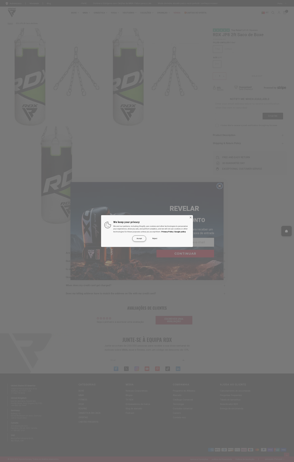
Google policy (180, 232)
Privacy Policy (167, 232)
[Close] (190, 217)
